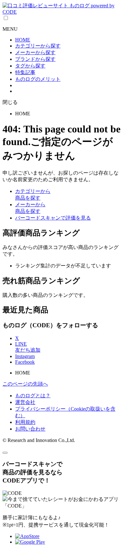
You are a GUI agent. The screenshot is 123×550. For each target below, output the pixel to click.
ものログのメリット (38, 79)
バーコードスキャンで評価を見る (53, 218)
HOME (22, 39)
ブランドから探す (35, 59)
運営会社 (25, 402)
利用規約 (25, 422)
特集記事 (25, 72)
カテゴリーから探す (38, 45)
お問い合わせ (30, 429)
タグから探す (30, 65)
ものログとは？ (32, 395)
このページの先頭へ (25, 384)
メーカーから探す (35, 52)
